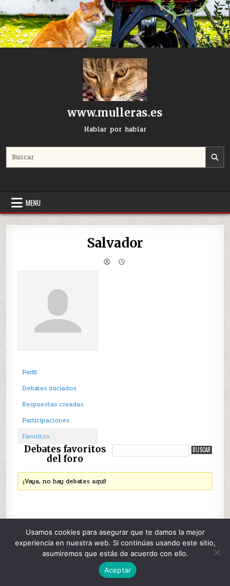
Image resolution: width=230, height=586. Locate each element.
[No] (216, 552)
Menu (33, 202)
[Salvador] (58, 359)
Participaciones (46, 420)
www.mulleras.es (115, 112)
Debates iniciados (49, 388)
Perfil (29, 372)
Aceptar (118, 570)
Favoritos (36, 436)
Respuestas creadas (52, 404)
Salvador (115, 243)
